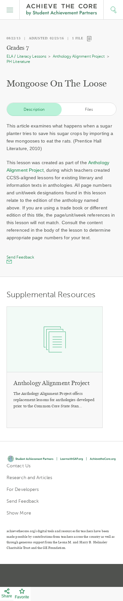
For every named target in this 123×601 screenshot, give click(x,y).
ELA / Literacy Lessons (26, 56)
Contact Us (19, 465)
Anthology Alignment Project (79, 56)
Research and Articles (29, 477)
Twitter (39, 575)
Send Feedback (23, 501)
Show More (19, 513)
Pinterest (62, 575)
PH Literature (18, 61)
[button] (10, 10)
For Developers (23, 489)
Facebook (85, 575)
